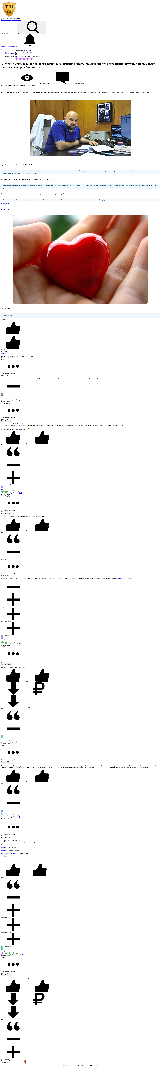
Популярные (4, 358)
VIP (16, 56)
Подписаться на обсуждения (24, 356)
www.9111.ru (4, 847)
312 (25, 1062)
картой (28, 707)
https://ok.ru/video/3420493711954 (10, 853)
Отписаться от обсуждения (8, 356)
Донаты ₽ (3, 353)
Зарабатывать (4, 87)
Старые (14, 358)
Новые (10, 358)
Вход (2, 49)
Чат (2, 420)
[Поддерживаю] (13, 443)
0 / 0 (3, 350)
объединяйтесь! (17, 18)
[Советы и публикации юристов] (9, 17)
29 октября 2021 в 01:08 (7, 78)
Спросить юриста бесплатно (9, 46)
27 (25, 1061)
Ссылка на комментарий (8, 373)
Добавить (81, 1065)
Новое (7, 55)
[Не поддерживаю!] (42, 443)
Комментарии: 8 (5, 354)
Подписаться (4, 351)
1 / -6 (2, 335)
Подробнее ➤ (5, 203)
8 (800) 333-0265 (32, 50)
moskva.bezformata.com (124, 578)
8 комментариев (5, 319)
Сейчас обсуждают (9, 53)
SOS (5, 58)
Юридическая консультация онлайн (11, 20)
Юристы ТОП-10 (9, 52)
